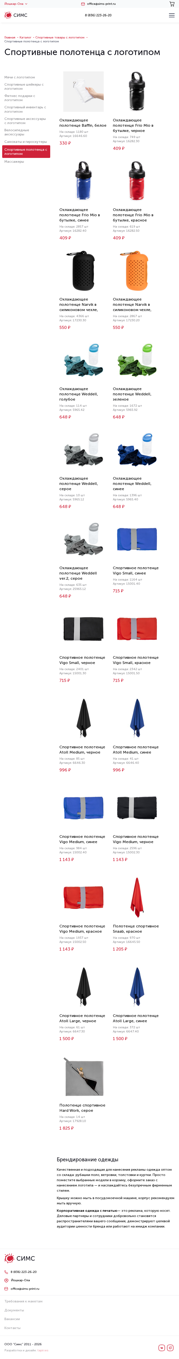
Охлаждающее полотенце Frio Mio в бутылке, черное (133, 125)
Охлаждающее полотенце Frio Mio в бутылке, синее (79, 215)
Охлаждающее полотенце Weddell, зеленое (132, 394)
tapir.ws (42, 1350)
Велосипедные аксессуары (16, 132)
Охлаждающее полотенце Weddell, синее (132, 483)
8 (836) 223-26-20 (98, 15)
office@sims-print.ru (101, 4)
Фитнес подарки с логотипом (19, 98)
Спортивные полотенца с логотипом (25, 151)
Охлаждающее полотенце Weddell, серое (78, 483)
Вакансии (12, 1319)
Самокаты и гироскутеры (25, 142)
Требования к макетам (23, 1301)
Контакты (12, 1328)
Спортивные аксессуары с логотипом (25, 121)
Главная (9, 37)
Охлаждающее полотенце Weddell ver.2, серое (78, 573)
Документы (14, 1310)
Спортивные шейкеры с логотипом (24, 86)
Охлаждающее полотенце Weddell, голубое (78, 394)
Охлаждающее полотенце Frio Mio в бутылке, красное (133, 215)
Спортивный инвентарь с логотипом (25, 109)
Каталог (25, 37)
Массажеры (14, 161)
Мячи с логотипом (19, 77)
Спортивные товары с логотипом (59, 37)
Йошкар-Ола (13, 4)
